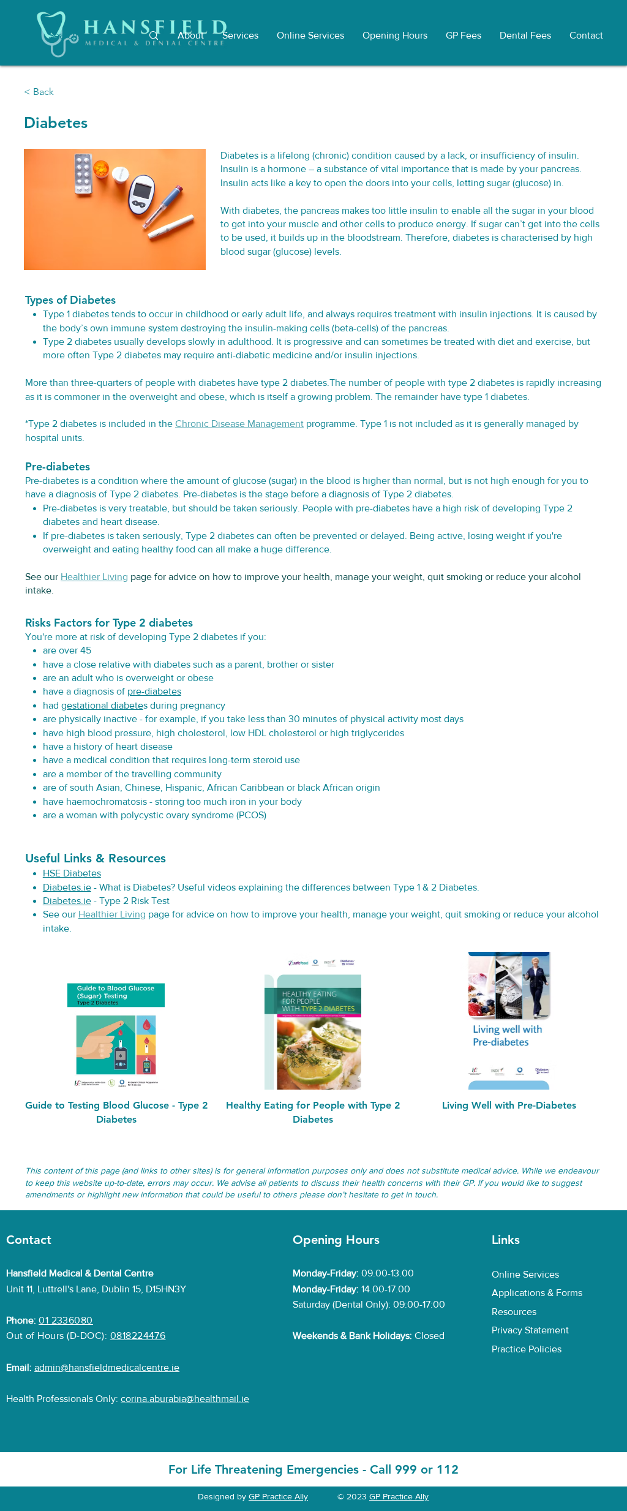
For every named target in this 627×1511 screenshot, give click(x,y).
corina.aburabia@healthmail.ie (185, 1398)
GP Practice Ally (278, 1496)
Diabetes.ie (67, 887)
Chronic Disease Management (239, 423)
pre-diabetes (154, 691)
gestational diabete (102, 705)
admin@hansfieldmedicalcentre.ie (106, 1367)
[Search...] (153, 36)
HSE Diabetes (72, 873)
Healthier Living (94, 576)
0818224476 (138, 1335)
